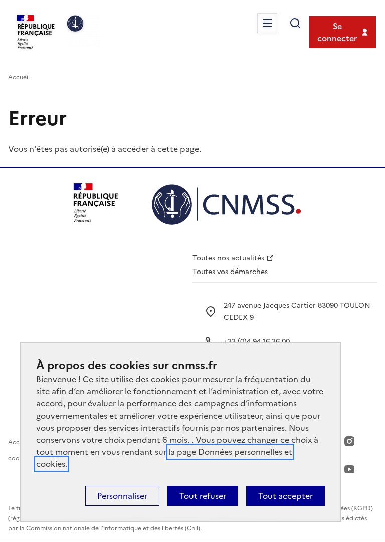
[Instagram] (349, 441)
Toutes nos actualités (228, 258)
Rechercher (295, 23)
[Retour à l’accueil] (226, 206)
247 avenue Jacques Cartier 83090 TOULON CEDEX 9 (297, 311)
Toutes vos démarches (230, 271)
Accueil (19, 77)
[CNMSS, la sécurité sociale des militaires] (83, 31)
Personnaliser (122, 496)
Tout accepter (285, 496)
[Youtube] (349, 469)
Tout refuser (202, 496)
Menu (267, 23)
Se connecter (337, 32)
